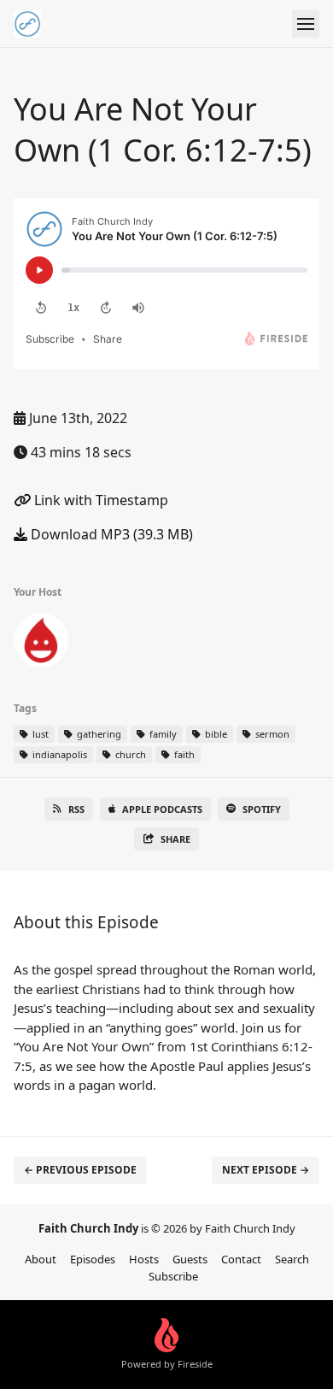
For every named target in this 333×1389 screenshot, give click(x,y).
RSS (76, 809)
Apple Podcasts (162, 809)
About (40, 1259)
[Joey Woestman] (41, 643)
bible (214, 733)
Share (175, 839)
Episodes (92, 1259)
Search (292, 1259)
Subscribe (173, 1276)
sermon (271, 733)
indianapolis (58, 754)
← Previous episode (80, 1169)
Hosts (144, 1259)
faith (183, 754)
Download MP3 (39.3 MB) (110, 534)
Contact (241, 1259)
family (162, 733)
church (129, 754)
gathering (97, 733)
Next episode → (265, 1169)
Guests (189, 1259)
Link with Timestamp (99, 500)
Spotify (261, 809)
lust (39, 733)
